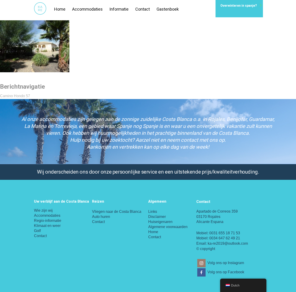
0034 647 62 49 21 (224, 238)
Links (152, 212)
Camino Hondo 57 (15, 96)
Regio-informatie (47, 221)
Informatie (119, 9)
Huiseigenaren (160, 222)
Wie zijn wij (43, 210)
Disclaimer (157, 217)
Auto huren (101, 217)
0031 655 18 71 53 (224, 233)
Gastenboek (168, 9)
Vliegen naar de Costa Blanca (116, 212)
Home (59, 9)
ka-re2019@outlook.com (228, 243)
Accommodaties (87, 9)
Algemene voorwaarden (168, 227)
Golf (37, 231)
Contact (142, 9)
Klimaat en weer (47, 226)
